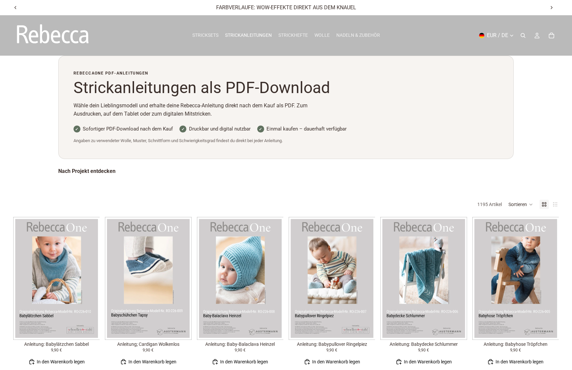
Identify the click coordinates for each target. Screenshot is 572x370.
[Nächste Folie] (551, 7)
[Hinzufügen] (90, 330)
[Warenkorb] (551, 35)
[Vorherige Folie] (15, 7)
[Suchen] (523, 35)
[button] (520, 204)
